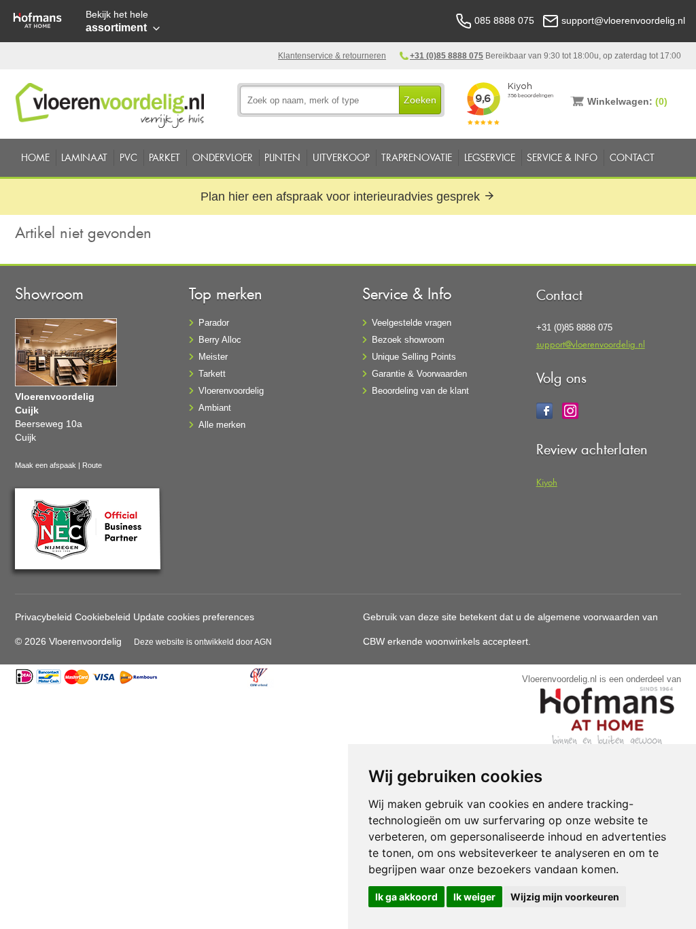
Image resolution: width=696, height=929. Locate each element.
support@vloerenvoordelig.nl (590, 344)
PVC (128, 157)
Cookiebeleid (102, 616)
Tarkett (212, 374)
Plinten (282, 157)
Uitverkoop (341, 157)
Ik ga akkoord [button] (406, 896)
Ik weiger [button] (474, 896)
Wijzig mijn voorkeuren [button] (564, 896)
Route (92, 465)
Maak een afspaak (45, 465)
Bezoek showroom (408, 340)
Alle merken (221, 425)
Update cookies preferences (193, 616)
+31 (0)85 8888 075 (446, 56)
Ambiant (214, 408)
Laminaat (84, 157)
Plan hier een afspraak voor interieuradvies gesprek (342, 196)
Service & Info (562, 157)
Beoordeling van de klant (420, 391)
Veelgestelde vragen (411, 323)
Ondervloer (222, 157)
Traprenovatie (416, 157)
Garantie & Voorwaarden (419, 374)
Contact (632, 157)
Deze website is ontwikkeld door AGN (203, 642)
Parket (164, 157)
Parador (213, 323)
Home (35, 157)
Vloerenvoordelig (231, 391)
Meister (213, 357)
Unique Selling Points (414, 357)
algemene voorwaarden (589, 616)
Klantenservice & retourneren (332, 56)
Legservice (489, 157)
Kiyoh (546, 482)
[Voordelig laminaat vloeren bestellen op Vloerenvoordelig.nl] (111, 102)
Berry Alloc (219, 340)
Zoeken (420, 100)
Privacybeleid (43, 616)
